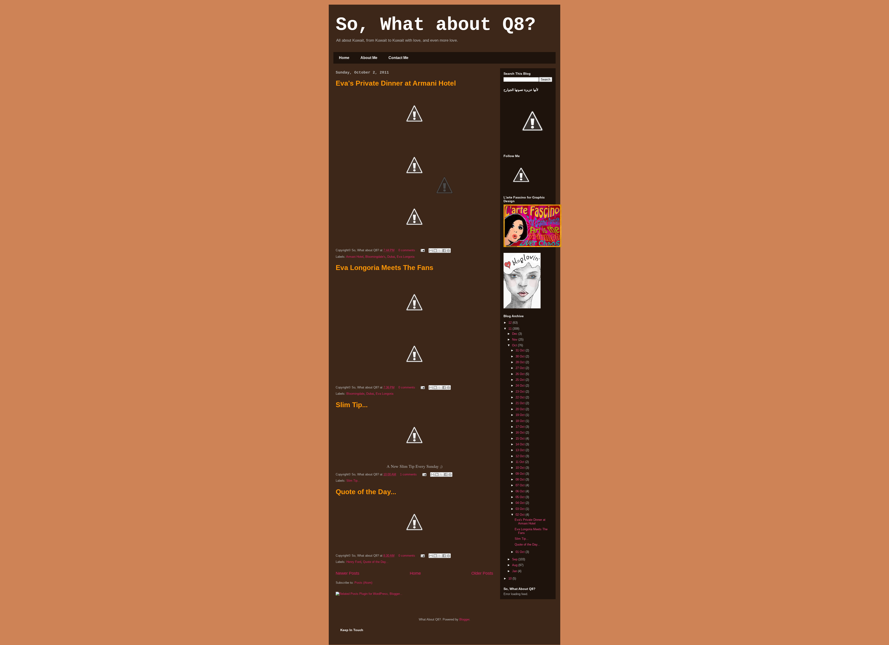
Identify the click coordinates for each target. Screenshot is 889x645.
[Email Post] (422, 250)
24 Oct (521, 385)
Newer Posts (347, 573)
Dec (515, 333)
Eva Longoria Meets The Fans (384, 267)
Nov (515, 339)
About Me (368, 58)
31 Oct (521, 350)
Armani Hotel (354, 256)
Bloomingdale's (375, 256)
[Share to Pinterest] (448, 250)
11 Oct (520, 462)
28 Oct (521, 362)
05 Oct (521, 497)
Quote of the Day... (366, 492)
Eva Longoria (405, 256)
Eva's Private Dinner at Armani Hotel (396, 83)
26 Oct (521, 374)
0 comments (406, 250)
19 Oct (521, 415)
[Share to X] (439, 250)
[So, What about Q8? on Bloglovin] (522, 307)
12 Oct (521, 456)
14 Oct (521, 444)
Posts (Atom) (363, 582)
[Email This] (431, 250)
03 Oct (521, 509)
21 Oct (521, 403)
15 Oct (521, 438)
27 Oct (521, 368)
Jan (515, 571)
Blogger (464, 619)
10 (510, 578)
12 (510, 322)
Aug (515, 565)
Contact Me (398, 58)
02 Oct (521, 514)
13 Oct (521, 450)
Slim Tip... (352, 405)
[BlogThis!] (435, 250)
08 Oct (521, 479)
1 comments (408, 474)
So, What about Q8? (436, 24)
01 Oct (521, 552)
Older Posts (482, 573)
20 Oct (521, 409)
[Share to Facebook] (444, 250)
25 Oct (521, 379)
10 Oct (521, 467)
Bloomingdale (355, 393)
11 (510, 328)
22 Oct (521, 397)
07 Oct (521, 485)
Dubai (391, 256)
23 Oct (521, 391)
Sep (515, 559)
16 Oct (521, 432)
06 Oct (521, 491)
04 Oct (521, 503)
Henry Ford (353, 562)
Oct (515, 345)
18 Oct (521, 421)
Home (344, 58)
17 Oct (521, 426)
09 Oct (521, 473)
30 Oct (521, 356)
